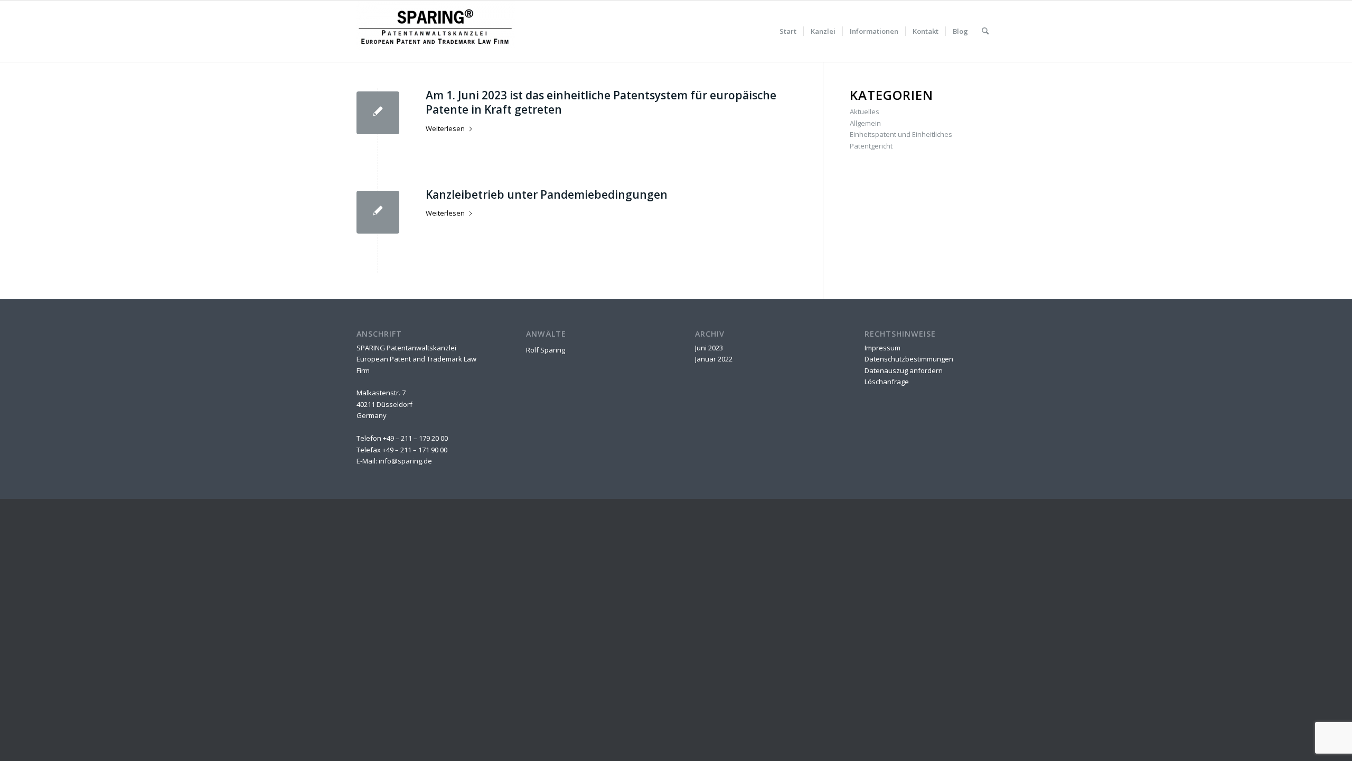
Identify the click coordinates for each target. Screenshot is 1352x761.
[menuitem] (788, 31)
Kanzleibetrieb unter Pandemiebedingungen (547, 194)
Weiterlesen (445, 128)
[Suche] (985, 31)
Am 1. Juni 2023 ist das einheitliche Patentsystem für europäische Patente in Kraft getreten (601, 102)
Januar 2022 (714, 359)
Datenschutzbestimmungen (909, 359)
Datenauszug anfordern (904, 370)
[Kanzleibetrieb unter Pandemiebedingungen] (377, 212)
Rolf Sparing (545, 350)
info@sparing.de (405, 461)
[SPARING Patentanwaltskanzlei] (435, 31)
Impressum (882, 347)
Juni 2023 (709, 347)
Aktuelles (864, 111)
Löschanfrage (887, 381)
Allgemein (865, 123)
